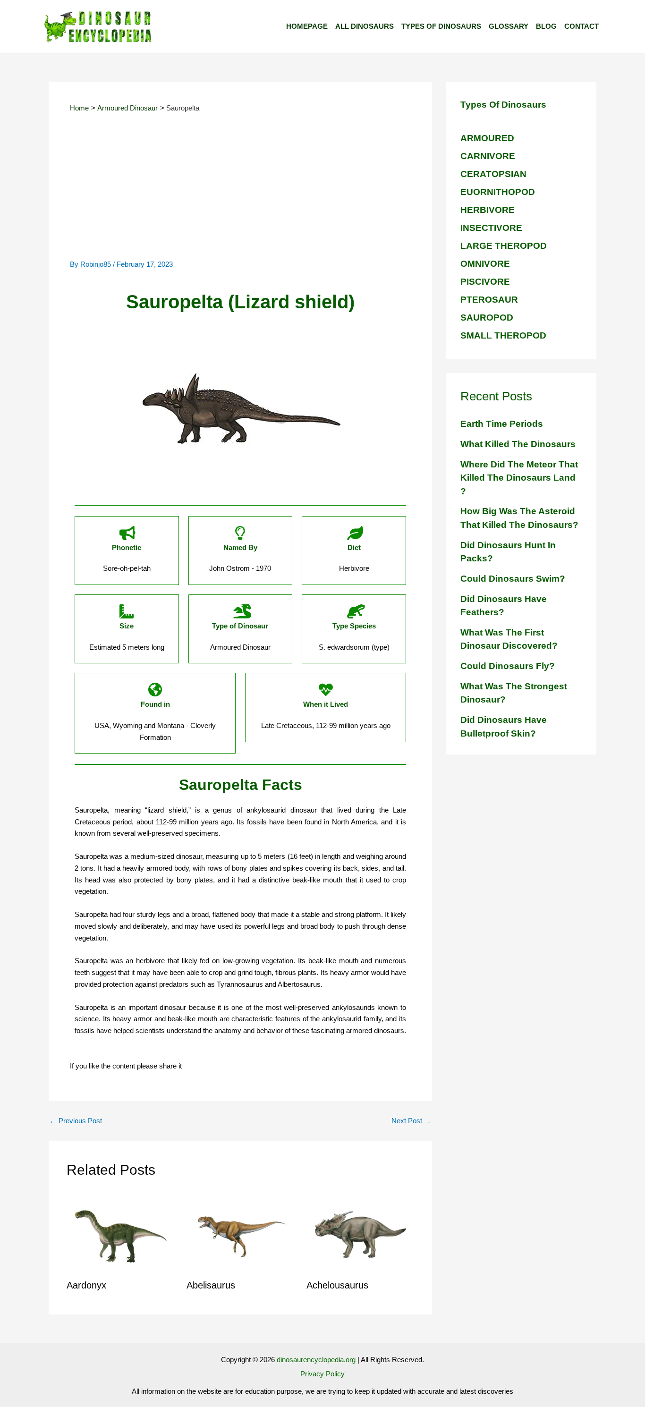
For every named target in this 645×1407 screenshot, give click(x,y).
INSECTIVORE (491, 228)
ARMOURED (487, 138)
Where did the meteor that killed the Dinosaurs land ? (519, 477)
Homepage (307, 26)
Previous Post (76, 1120)
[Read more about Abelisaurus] (241, 1233)
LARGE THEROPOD (503, 246)
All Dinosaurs (364, 26)
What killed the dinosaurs (518, 444)
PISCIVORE (485, 282)
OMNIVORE (485, 264)
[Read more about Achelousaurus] (360, 1233)
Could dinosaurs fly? (507, 666)
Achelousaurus (337, 1285)
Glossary (508, 26)
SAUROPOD (486, 317)
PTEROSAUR (489, 300)
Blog (546, 26)
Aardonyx (86, 1285)
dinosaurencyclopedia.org (316, 1360)
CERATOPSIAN (493, 174)
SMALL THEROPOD (503, 335)
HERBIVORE (487, 210)
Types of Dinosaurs (441, 26)
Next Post (411, 1120)
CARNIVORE (487, 156)
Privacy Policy (322, 1374)
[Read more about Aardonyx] (121, 1233)
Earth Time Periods (501, 424)
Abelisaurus (211, 1285)
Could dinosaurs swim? (512, 579)
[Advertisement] (240, 188)
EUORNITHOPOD (497, 192)
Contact (581, 26)
